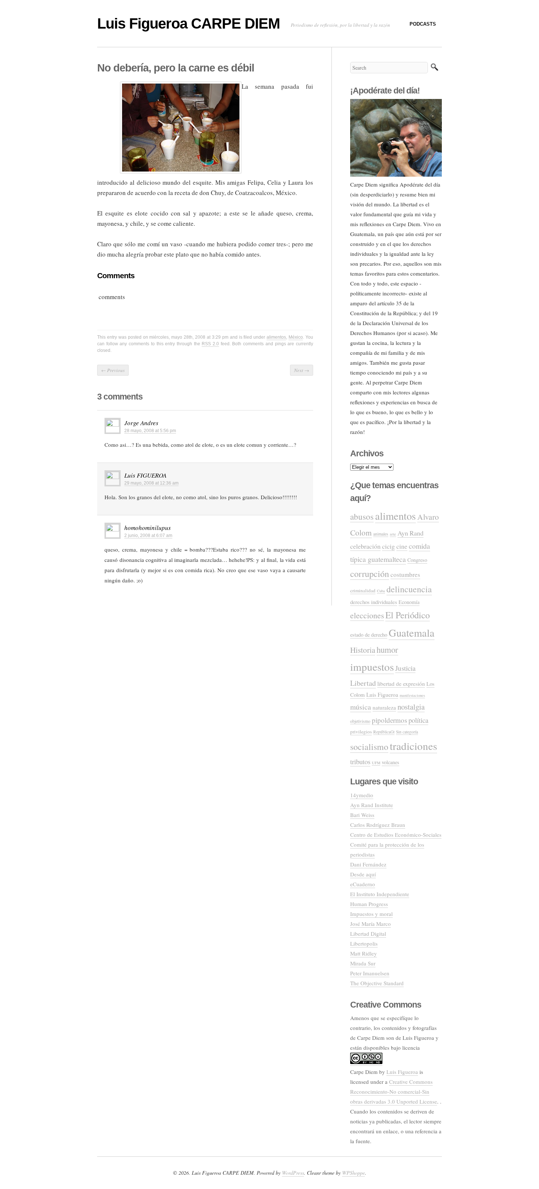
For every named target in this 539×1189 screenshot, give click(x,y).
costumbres (405, 574)
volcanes (390, 762)
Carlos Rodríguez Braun (377, 824)
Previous (113, 370)
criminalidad (362, 590)
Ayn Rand (410, 533)
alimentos (276, 337)
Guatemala (411, 633)
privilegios (361, 731)
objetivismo (360, 721)
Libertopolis (364, 943)
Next (301, 370)
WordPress (293, 1172)
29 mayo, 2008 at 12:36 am (151, 483)
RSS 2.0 (210, 343)
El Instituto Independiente (379, 894)
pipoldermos (389, 720)
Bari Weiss (362, 814)
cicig (388, 546)
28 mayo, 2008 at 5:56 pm (150, 430)
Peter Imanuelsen (369, 973)
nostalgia (411, 707)
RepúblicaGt (384, 732)
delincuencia (409, 589)
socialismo (369, 746)
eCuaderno (362, 884)
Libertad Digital (368, 933)
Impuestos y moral (371, 913)
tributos (360, 761)
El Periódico (407, 615)
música (360, 707)
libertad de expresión (401, 683)
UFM (376, 762)
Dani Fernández (368, 864)
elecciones (367, 615)
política (418, 720)
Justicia (405, 668)
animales (380, 534)
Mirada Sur (362, 963)
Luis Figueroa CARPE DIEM (188, 23)
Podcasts (423, 24)
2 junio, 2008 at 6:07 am (148, 535)
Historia (362, 650)
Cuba (381, 590)
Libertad (363, 683)
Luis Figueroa (382, 694)
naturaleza (384, 707)
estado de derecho (368, 634)
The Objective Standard (377, 983)
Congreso (417, 559)
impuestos (372, 666)
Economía (409, 602)
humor (387, 649)
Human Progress (369, 904)
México (296, 337)
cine (401, 546)
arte (393, 534)
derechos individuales (373, 601)
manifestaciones (412, 695)
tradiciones (413, 746)
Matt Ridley (363, 953)
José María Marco (370, 923)
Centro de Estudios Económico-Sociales (395, 834)
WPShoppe (353, 1172)
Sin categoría (407, 732)
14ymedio (361, 795)
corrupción (369, 573)
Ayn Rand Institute (371, 805)
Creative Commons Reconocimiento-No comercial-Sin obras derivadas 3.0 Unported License (393, 1091)
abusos (362, 516)
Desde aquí (363, 874)
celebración (365, 546)
